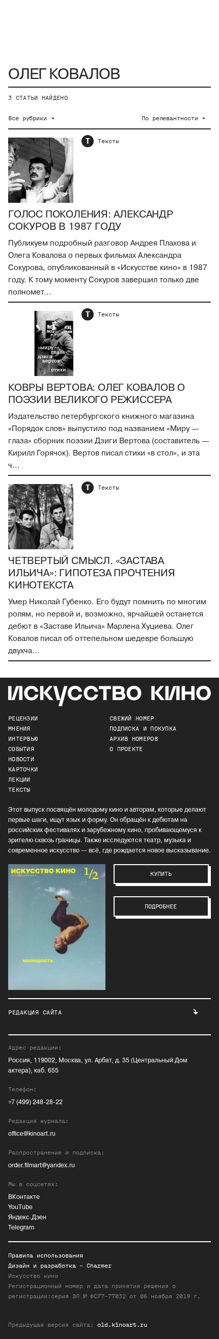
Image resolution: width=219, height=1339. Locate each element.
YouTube (20, 1207)
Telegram (21, 1227)
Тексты (108, 141)
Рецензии (23, 718)
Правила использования (45, 1255)
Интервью (23, 739)
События (21, 749)
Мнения (19, 729)
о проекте (126, 749)
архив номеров (134, 739)
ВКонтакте (24, 1197)
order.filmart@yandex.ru (41, 1165)
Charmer (99, 1266)
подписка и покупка (143, 729)
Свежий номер (132, 718)
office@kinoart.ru (32, 1134)
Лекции (19, 779)
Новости (21, 759)
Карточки (23, 769)
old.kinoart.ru (122, 1325)
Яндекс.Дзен (27, 1217)
